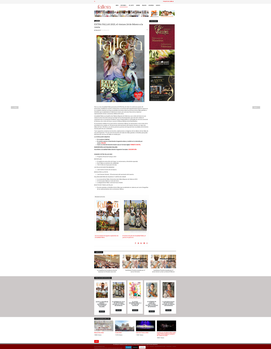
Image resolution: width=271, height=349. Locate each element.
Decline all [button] (135, 347)
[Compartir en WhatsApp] (147, 243)
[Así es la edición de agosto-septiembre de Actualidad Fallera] (107, 216)
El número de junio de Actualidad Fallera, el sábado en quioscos (152, 304)
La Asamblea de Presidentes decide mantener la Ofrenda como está (107, 270)
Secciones (123, 5)
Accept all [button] (128, 347)
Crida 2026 (118, 332)
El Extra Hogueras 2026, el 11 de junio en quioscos (135, 303)
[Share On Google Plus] (141, 243)
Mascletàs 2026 (99, 332)
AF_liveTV (131, 5)
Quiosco (158, 5)
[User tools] (148, 29)
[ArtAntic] (162, 88)
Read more (102, 311)
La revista (97, 20)
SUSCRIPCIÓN (133, 149)
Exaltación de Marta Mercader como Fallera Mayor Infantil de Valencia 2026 (166, 334)
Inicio (117, 5)
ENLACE (103, 143)
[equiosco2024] (121, 13)
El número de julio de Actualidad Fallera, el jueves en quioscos (118, 303)
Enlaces (144, 5)
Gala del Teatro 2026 (142, 332)
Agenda (138, 5)
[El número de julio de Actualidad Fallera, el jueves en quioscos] (135, 216)
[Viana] (162, 37)
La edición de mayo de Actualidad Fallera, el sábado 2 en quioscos (168, 303)
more (96, 341)
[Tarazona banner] (162, 13)
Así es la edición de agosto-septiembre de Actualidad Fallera (102, 304)
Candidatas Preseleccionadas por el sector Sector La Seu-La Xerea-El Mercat (163, 270)
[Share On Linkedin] (144, 243)
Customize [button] (142, 347)
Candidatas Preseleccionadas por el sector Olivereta (135, 270)
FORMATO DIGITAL (135, 144)
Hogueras (151, 5)
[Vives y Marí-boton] (162, 62)
